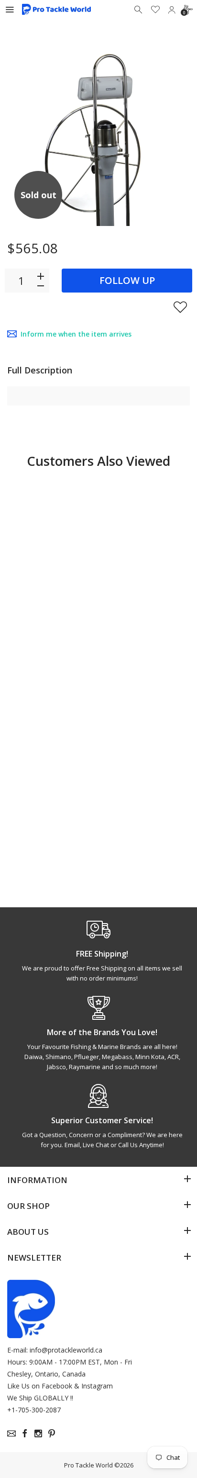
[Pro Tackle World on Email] (11, 1433)
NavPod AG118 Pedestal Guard (137, 615)
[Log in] (172, 9)
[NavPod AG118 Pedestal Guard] (145, 534)
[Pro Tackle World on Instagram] (38, 1433)
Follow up (127, 280)
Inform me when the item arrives (76, 333)
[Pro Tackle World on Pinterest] (51, 1433)
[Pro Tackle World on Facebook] (25, 1433)
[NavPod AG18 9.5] (51, 749)
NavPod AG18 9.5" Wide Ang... (48, 830)
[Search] (139, 9)
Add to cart (141, 654)
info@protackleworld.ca (66, 1349)
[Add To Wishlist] (180, 307)
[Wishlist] (155, 9)
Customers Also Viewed (98, 461)
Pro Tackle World (88, 1465)
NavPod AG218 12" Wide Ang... (142, 830)
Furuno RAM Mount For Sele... (49, 615)
